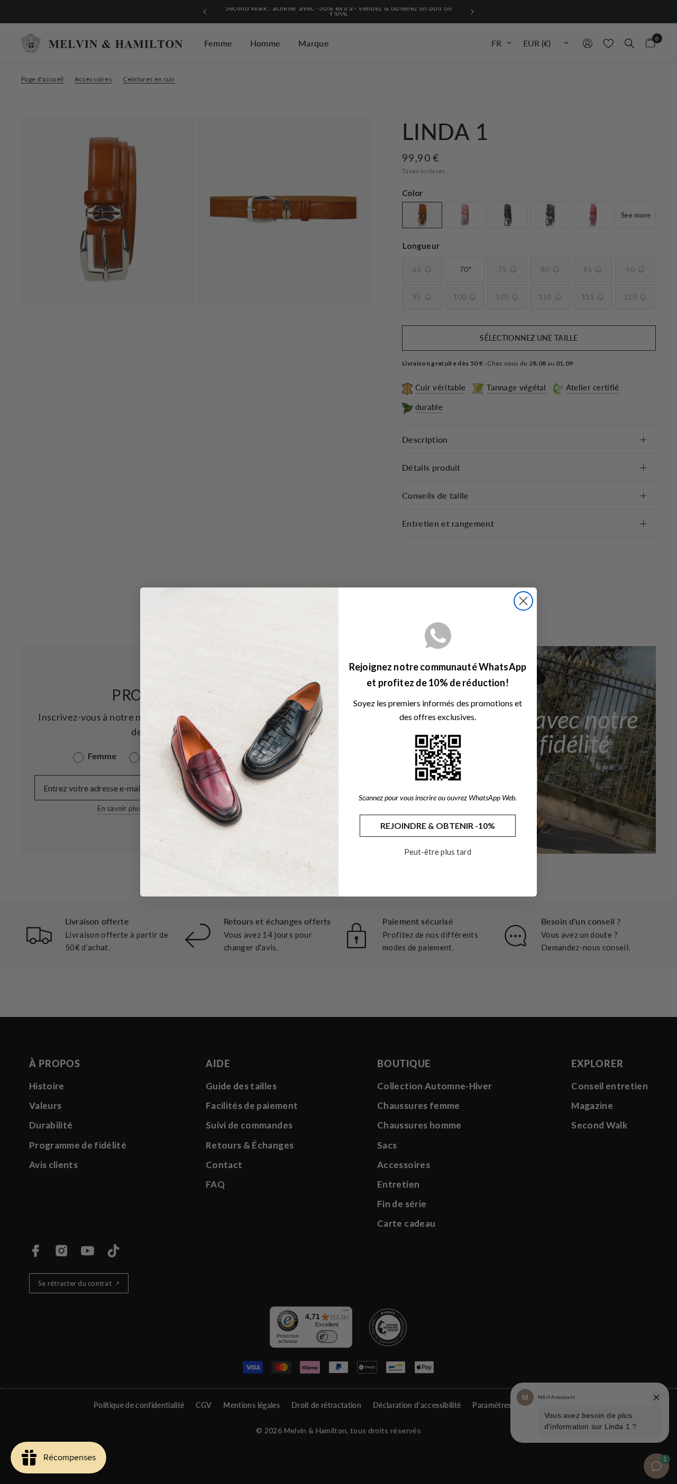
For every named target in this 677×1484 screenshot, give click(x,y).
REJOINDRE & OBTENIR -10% (437, 825)
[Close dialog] (523, 601)
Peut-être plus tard (437, 851)
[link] (437, 757)
